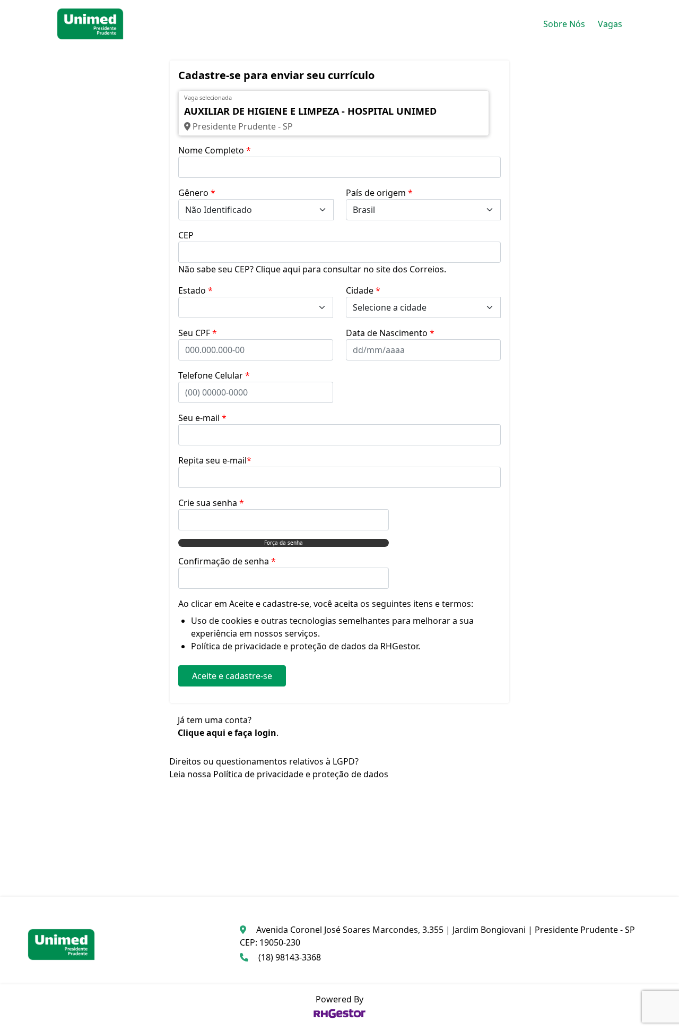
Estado (195, 290)
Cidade (363, 290)
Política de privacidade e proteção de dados (300, 774)
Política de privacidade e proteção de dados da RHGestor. (305, 646)
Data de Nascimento (390, 333)
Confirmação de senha (227, 561)
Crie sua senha (211, 503)
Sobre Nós (564, 24)
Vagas (610, 24)
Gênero (196, 193)
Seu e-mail (202, 418)
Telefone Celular (214, 375)
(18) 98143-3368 (289, 957)
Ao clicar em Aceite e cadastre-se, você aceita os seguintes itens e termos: (325, 604)
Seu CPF (197, 333)
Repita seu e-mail (214, 460)
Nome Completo (214, 150)
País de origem (379, 193)
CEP (186, 235)
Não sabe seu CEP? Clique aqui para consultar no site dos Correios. (312, 269)
